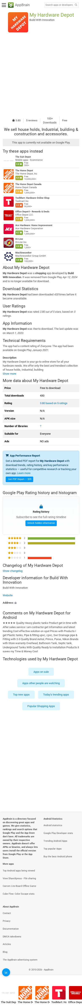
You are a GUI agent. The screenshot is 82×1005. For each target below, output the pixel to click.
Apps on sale (41, 671)
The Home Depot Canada (28, 184)
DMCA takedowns (12, 936)
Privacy (6, 921)
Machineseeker (23, 252)
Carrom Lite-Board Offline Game (19, 886)
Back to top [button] (73, 974)
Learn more (23, 473)
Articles (7, 944)
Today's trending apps (56, 694)
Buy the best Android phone (58, 856)
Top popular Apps (53, 848)
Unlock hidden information (41, 523)
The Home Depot (24, 170)
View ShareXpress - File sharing (19, 878)
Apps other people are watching (41, 683)
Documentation (11, 928)
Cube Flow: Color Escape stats (18, 893)
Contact (7, 913)
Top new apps (21, 694)
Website (8, 595)
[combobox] (59, 5)
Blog (5, 952)
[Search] (75, 5)
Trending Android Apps (55, 841)
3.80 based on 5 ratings (53, 403)
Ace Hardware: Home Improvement (33, 225)
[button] (41, 603)
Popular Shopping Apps (41, 706)
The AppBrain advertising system (20, 959)
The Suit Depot (23, 156)
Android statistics (53, 825)
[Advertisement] (41, 74)
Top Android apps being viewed (19, 870)
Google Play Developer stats (58, 833)
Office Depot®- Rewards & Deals (32, 211)
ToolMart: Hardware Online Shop (32, 198)
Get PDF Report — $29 (19, 479)
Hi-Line (19, 239)
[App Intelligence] (6, 972)
